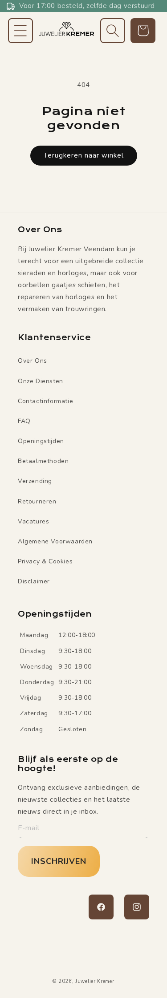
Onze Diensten (40, 381)
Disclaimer (34, 581)
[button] (20, 30)
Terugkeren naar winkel (84, 155)
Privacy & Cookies (45, 561)
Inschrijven (58, 861)
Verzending (35, 481)
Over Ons (32, 360)
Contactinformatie (45, 401)
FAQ (24, 421)
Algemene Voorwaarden (55, 541)
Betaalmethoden (43, 461)
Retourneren (37, 501)
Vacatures (33, 521)
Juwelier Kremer (94, 981)
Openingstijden (41, 441)
